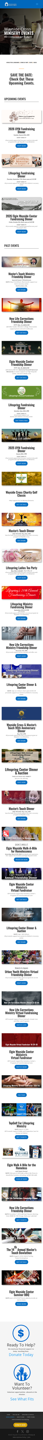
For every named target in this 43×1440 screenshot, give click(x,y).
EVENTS (30, 62)
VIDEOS (35, 62)
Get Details (21, 290)
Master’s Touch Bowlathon (21, 1237)
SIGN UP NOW (21, 1179)
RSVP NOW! (21, 146)
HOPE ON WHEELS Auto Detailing (20, 1419)
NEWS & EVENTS (10, 1417)
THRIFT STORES (31, 1417)
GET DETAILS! (21, 899)
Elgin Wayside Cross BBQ (21, 1279)
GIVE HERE (21, 782)
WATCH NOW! (21, 1067)
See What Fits (22, 1399)
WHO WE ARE (16, 1414)
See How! (21, 1095)
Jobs (29, 1437)
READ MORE (21, 1304)
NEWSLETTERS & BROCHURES (12, 62)
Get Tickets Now (21, 420)
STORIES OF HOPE (24, 62)
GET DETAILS (21, 333)
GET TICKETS (22, 1137)
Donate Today (21, 1354)
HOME (8, 1414)
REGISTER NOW (21, 859)
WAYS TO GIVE (20, 1417)
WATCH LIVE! (21, 1025)
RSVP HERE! (21, 656)
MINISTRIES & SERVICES (28, 1414)
